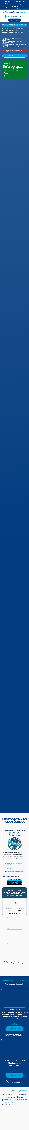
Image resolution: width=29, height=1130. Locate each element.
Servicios (21, 16)
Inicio (7, 16)
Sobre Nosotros (13, 16)
